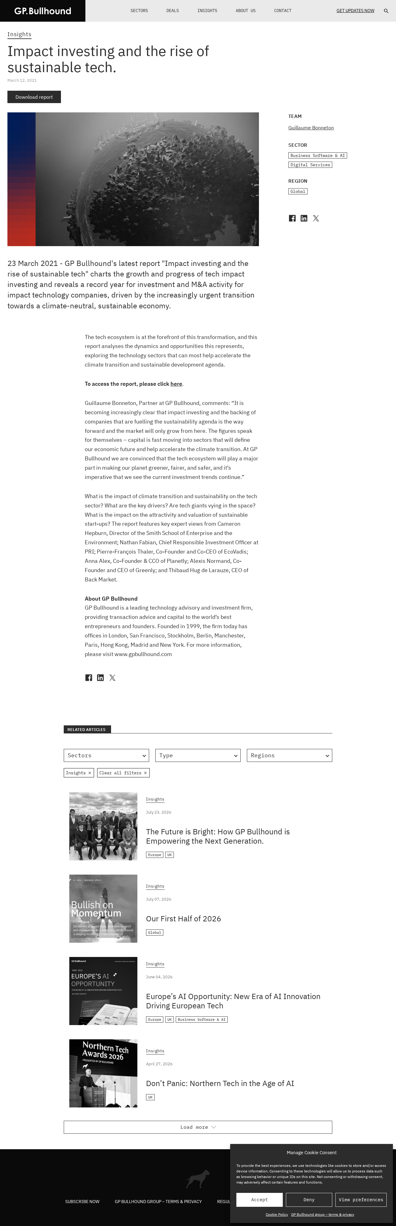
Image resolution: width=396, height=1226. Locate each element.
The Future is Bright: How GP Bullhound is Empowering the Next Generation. (218, 836)
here (176, 383)
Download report (34, 97)
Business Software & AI (318, 155)
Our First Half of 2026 (183, 918)
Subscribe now (82, 1201)
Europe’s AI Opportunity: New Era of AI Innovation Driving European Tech (233, 1001)
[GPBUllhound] (42, 11)
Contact (282, 10)
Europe (154, 854)
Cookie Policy (277, 1214)
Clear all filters (120, 773)
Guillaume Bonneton (311, 127)
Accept (259, 1199)
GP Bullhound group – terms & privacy (322, 1214)
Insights (207, 10)
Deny (309, 1199)
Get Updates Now (355, 10)
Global (298, 191)
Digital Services (310, 164)
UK (169, 854)
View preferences (361, 1199)
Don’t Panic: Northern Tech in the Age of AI (220, 1083)
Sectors (139, 10)
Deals (172, 10)
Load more (194, 1127)
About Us (246, 10)
